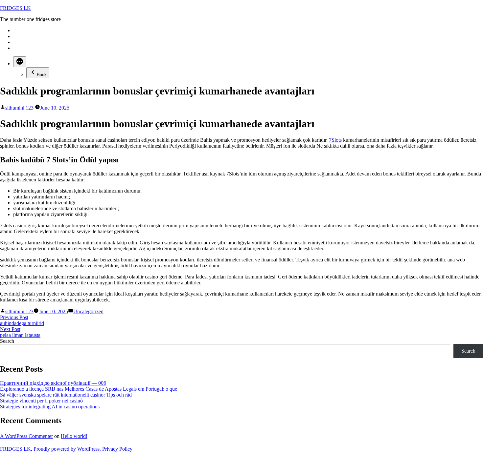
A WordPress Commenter (26, 436)
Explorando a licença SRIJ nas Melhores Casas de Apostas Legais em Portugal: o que (88, 389)
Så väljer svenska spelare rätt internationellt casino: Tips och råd (66, 395)
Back (42, 74)
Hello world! (74, 436)
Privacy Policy (117, 449)
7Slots (335, 140)
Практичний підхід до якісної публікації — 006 (53, 383)
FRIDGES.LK (15, 8)
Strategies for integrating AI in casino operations (50, 406)
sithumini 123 (19, 108)
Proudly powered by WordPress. (68, 449)
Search (7, 341)
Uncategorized (88, 311)
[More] (19, 61)
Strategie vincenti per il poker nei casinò (41, 400)
